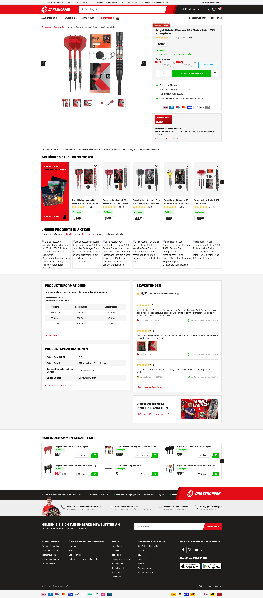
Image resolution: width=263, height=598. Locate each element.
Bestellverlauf (118, 568)
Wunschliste (117, 572)
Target (64, 27)
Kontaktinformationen (51, 546)
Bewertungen (129, 150)
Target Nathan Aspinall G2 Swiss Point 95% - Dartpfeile (85, 202)
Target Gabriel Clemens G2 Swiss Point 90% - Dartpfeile (177, 202)
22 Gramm (186, 65)
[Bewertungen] (178, 293)
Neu (139, 555)
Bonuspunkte (75, 555)
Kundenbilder (69, 150)
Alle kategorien (49, 18)
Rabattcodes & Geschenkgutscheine (85, 559)
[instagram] (189, 550)
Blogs (71, 550)
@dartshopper (88, 234)
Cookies (218, 586)
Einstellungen (118, 577)
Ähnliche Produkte (49, 150)
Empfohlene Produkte (150, 150)
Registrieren (117, 555)
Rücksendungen (48, 555)
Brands (56, 27)
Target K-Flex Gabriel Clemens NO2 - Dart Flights (76, 466)
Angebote (142, 550)
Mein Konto (117, 546)
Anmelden (116, 550)
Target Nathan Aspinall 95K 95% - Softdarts (207, 202)
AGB (200, 586)
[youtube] (196, 550)
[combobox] (123, 9)
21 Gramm (165, 65)
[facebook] (183, 550)
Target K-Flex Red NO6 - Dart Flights (71, 447)
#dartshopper (70, 234)
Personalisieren (144, 568)
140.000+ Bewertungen (212, 2)
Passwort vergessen (121, 559)
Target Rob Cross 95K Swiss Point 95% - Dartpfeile (197, 466)
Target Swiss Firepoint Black (128, 466)
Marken (141, 564)
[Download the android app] (212, 566)
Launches (70, 18)
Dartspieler (87, 18)
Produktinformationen (89, 150)
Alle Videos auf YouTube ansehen (151, 414)
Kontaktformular (48, 564)
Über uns (73, 546)
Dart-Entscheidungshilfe (148, 546)
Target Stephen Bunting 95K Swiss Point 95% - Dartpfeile (136, 447)
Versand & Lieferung (50, 550)
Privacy (209, 586)
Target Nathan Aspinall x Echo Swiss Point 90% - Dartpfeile (146, 202)
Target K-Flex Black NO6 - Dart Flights (193, 447)
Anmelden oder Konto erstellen (168, 138)
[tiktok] (202, 550)
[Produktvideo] (199, 409)
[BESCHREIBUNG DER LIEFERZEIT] (189, 54)
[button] (56, 254)
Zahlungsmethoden (50, 559)
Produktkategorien (146, 572)
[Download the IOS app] (190, 566)
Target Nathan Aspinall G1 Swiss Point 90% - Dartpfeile (115, 202)
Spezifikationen (111, 150)
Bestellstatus (117, 564)
